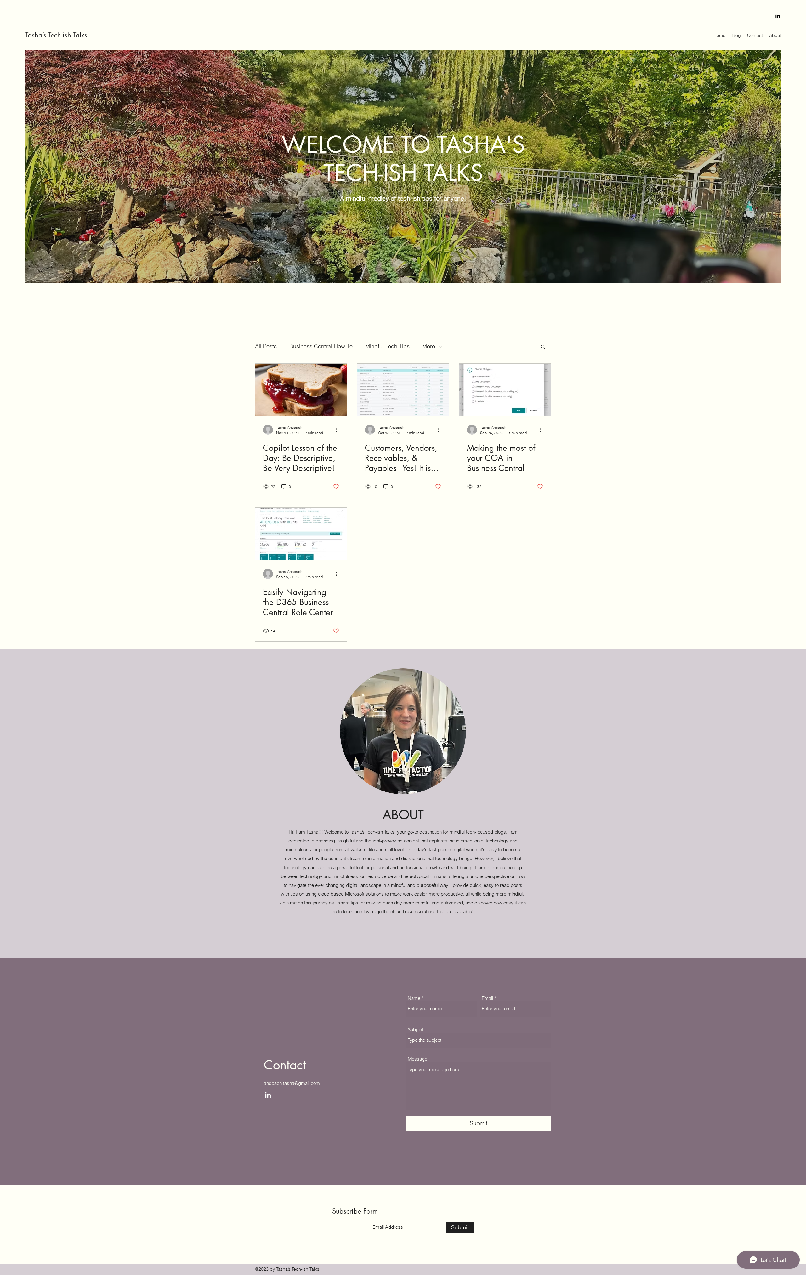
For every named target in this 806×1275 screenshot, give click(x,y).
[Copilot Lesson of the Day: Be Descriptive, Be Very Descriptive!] (301, 390)
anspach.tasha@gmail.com (292, 1083)
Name (414, 998)
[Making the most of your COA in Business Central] (505, 390)
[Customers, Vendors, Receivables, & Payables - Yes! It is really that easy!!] (403, 390)
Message (417, 1059)
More (428, 346)
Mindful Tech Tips (387, 346)
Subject (415, 1029)
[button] (543, 347)
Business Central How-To (321, 346)
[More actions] (338, 430)
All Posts (266, 346)
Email (487, 998)
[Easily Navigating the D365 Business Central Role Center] (301, 534)
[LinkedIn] (778, 16)
